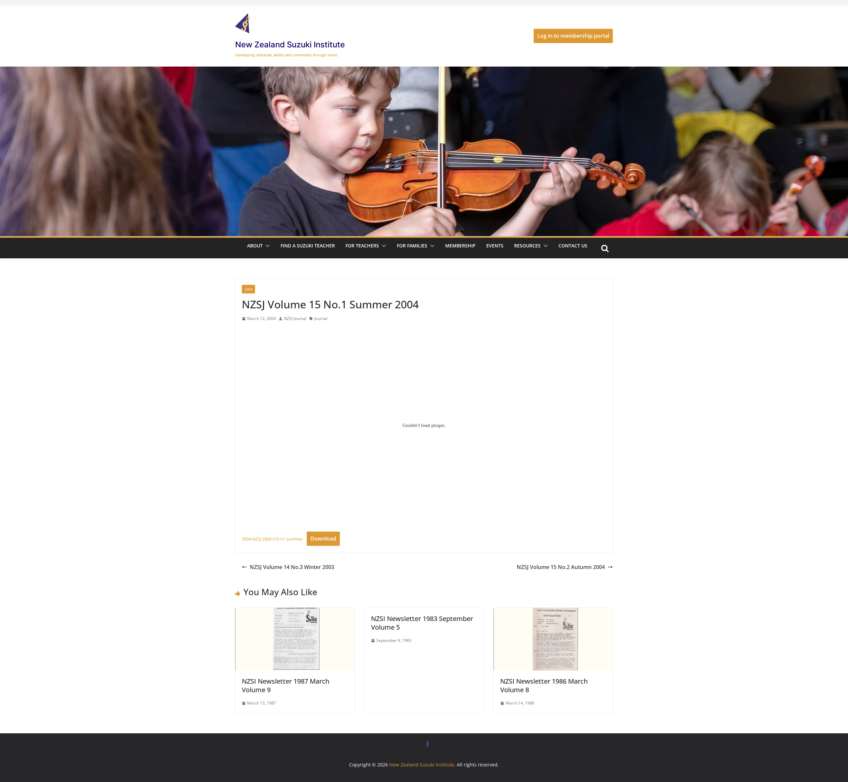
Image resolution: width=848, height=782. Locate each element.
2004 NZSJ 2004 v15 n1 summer (272, 539)
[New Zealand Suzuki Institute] (424, 71)
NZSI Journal (295, 318)
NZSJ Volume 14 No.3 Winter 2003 (292, 567)
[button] (266, 245)
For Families (412, 245)
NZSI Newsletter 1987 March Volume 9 (285, 685)
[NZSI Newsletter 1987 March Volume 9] (294, 612)
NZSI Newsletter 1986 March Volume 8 (544, 685)
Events (495, 245)
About (255, 245)
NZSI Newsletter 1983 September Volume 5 (422, 623)
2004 (248, 289)
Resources (527, 245)
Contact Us (572, 245)
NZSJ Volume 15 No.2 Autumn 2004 (561, 567)
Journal (320, 318)
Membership (460, 245)
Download (323, 538)
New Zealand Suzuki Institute (290, 44)
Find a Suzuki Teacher (308, 245)
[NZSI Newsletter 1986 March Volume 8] (553, 612)
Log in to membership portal (573, 35)
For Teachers (362, 245)
